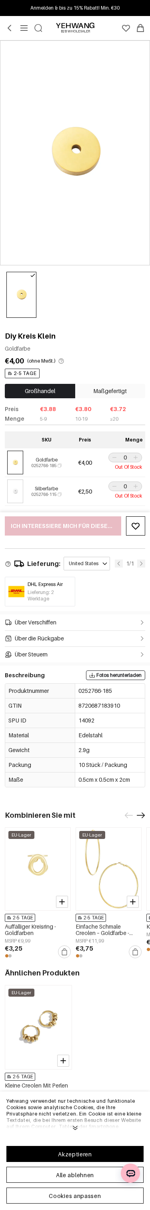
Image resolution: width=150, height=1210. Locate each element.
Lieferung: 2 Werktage (41, 595)
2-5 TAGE (25, 373)
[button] (113, 457)
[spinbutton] (125, 457)
